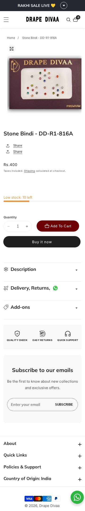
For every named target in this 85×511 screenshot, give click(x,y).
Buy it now (42, 242)
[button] (42, 307)
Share (17, 145)
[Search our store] (69, 20)
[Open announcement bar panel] (63, 5)
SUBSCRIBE (64, 404)
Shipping (29, 170)
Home (11, 38)
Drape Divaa (49, 505)
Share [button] (17, 151)
